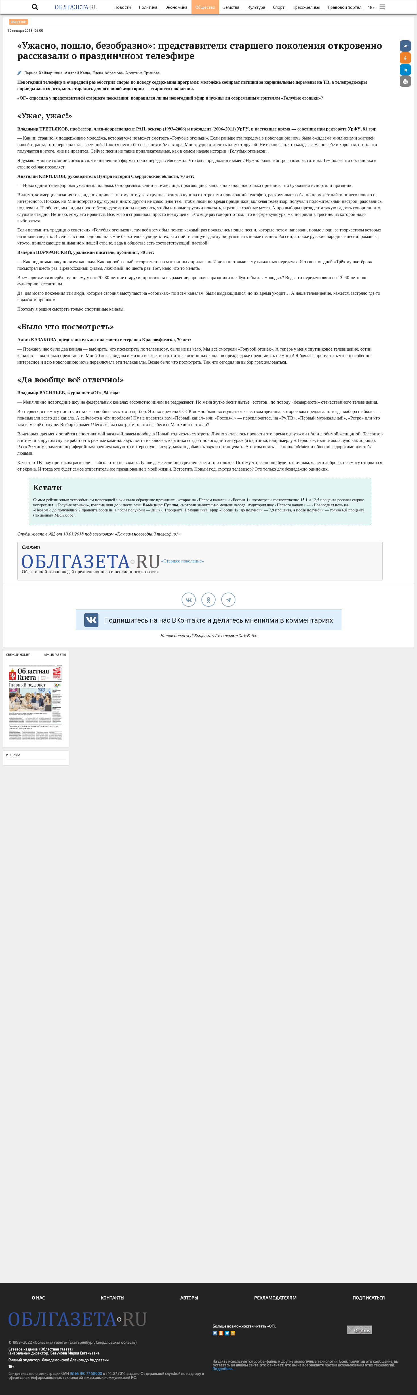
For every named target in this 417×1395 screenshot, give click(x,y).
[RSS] (233, 1333)
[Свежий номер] (36, 703)
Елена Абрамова (107, 72)
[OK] (221, 1333)
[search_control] (35, 7)
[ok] (208, 600)
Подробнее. (223, 1368)
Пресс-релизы (306, 7)
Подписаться (369, 1297)
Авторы (189, 1297)
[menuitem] (122, 7)
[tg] (228, 600)
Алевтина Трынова (142, 72)
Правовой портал (344, 7)
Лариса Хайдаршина (43, 72)
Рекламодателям (275, 1297)
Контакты (113, 1297)
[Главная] (76, 7)
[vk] (189, 600)
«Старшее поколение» (182, 561)
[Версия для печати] (405, 81)
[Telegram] (405, 69)
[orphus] (359, 1330)
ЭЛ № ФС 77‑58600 (86, 1373)
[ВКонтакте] (405, 46)
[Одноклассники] (405, 58)
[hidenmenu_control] (382, 7)
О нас (38, 1297)
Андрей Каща (77, 72)
